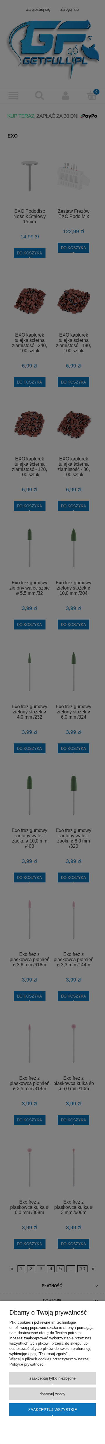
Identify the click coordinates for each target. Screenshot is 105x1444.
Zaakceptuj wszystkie (52, 1410)
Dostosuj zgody (52, 1394)
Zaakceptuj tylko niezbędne (52, 1378)
